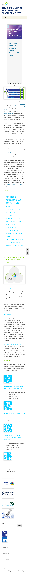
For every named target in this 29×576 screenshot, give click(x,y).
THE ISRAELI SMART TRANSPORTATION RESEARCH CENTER (12, 10)
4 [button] (13, 83)
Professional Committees (13, 153)
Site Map (23, 569)
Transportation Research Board (14, 184)
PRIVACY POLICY (6, 559)
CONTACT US (5, 547)
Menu (4, 17)
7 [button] (18, 83)
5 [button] (15, 83)
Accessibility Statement (11, 571)
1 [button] (8, 83)
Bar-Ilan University (20, 106)
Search (3, 523)
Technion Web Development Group (11, 569)
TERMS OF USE (5, 553)
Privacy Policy (20, 571)
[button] (5, 54)
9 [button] (14, 85)
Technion (22, 104)
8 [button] (20, 83)
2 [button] (10, 83)
